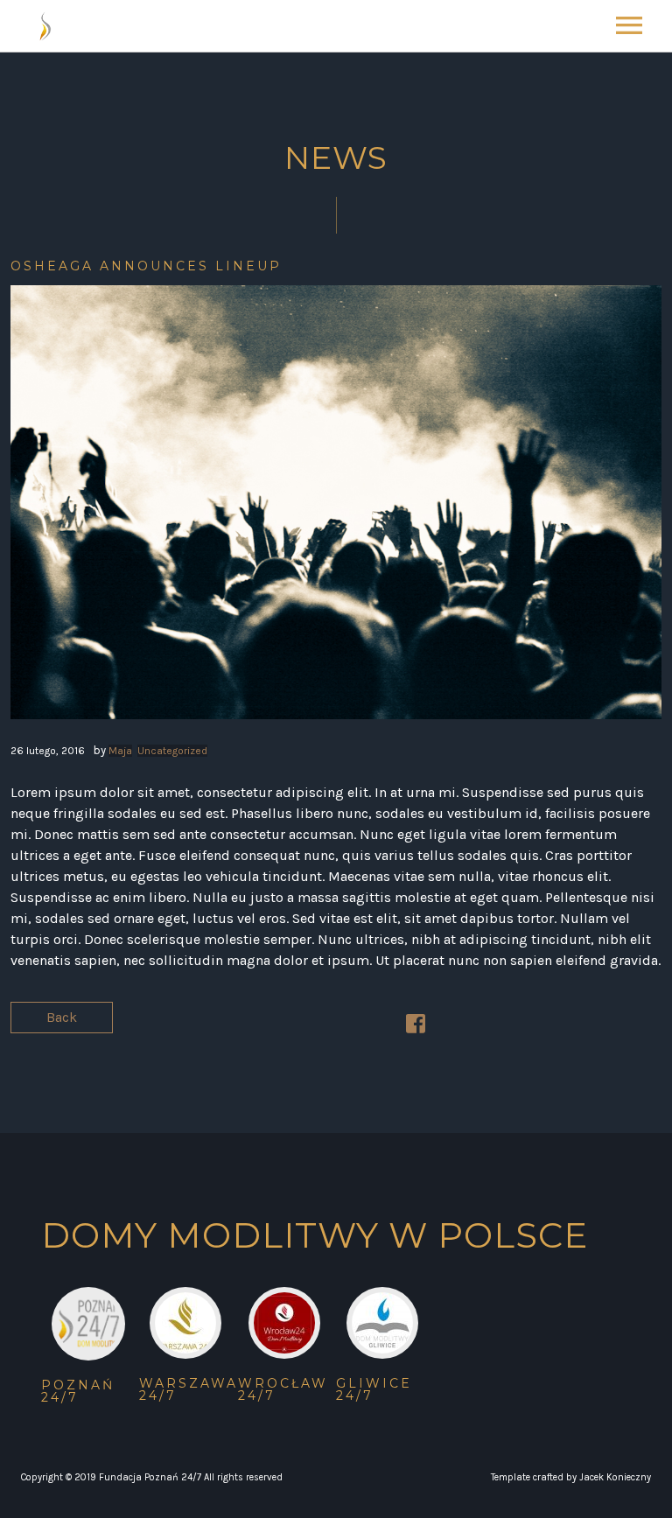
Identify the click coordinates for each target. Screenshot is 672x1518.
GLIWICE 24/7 (374, 1389)
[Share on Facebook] (415, 1026)
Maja (120, 751)
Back (61, 1017)
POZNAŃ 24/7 (78, 1391)
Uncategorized (172, 751)
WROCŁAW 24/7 (283, 1389)
